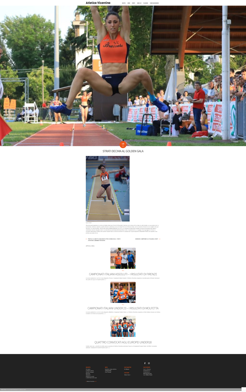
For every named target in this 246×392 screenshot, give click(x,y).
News (129, 3)
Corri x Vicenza (147, 369)
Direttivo (88, 373)
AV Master (126, 369)
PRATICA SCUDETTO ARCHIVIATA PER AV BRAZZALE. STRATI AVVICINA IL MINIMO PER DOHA (104, 239)
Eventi (133, 3)
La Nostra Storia (90, 370)
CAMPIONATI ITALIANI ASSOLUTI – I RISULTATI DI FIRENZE (123, 274)
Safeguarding (108, 370)
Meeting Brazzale (147, 373)
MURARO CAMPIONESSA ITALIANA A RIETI (146, 239)
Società (124, 3)
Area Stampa (108, 372)
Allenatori (88, 375)
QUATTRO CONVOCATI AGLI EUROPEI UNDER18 (122, 342)
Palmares (145, 3)
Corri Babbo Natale (147, 375)
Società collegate (90, 372)
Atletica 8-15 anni (90, 376)
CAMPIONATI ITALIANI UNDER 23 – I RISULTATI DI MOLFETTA (123, 308)
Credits (25, 389)
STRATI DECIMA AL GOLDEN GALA (123, 151)
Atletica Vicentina (90, 381)
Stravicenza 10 (146, 370)
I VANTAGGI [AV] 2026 (91, 377)
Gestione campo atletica (110, 369)
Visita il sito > (127, 375)
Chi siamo (88, 369)
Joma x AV (139, 3)
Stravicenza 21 (146, 372)
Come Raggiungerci (154, 3)
